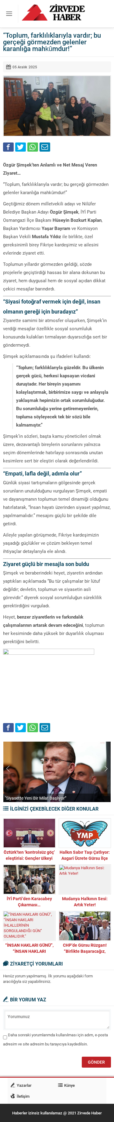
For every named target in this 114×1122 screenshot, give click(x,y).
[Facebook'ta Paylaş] (8, 147)
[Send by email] (45, 147)
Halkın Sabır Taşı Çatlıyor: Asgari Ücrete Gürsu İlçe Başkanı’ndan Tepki (85, 858)
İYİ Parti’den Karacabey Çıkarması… (29, 902)
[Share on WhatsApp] (32, 147)
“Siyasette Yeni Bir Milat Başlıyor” (35, 798)
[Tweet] (20, 147)
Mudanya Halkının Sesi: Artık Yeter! (85, 902)
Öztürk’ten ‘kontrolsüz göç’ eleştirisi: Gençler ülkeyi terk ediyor (29, 858)
